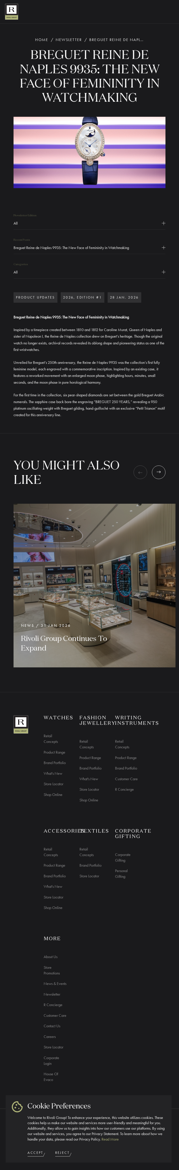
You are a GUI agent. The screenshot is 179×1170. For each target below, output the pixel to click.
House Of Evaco (51, 1076)
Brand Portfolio (55, 762)
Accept (35, 1153)
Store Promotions (52, 970)
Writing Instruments (137, 721)
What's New (53, 773)
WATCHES (58, 718)
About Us (50, 956)
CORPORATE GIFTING (133, 834)
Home (41, 39)
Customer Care (126, 778)
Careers (50, 1036)
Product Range (54, 752)
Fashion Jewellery (97, 721)
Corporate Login (51, 1060)
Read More (110, 1139)
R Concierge (124, 789)
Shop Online (53, 794)
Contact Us (52, 1025)
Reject (62, 1153)
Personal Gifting (121, 873)
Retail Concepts (51, 738)
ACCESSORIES (64, 831)
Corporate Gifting (123, 857)
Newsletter (69, 39)
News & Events (55, 983)
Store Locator (53, 783)
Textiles (94, 831)
